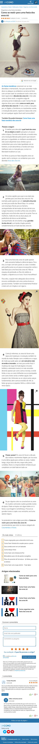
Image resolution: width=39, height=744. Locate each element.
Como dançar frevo (10, 549)
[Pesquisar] (36, 2)
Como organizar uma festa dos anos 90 (26, 610)
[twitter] (4, 731)
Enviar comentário (29, 657)
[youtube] (8, 731)
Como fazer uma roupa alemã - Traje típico (17, 565)
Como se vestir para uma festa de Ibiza (28, 577)
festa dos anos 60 (14, 160)
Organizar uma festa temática (30, 7)
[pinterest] (12, 731)
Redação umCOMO (10, 22)
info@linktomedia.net (19, 671)
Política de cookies (32, 742)
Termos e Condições (8, 742)
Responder (5, 695)
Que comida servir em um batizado (15, 546)
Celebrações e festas (17, 7)
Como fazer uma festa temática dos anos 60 (18, 119)
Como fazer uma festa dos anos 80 (27, 599)
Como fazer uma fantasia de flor (14, 553)
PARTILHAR (30, 3)
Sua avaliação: (9, 652)
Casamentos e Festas (6, 7)
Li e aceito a (9, 657)
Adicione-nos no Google (29, 81)
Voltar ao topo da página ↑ (19, 720)
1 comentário (24, 18)
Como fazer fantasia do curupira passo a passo (18, 543)
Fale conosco (34, 739)
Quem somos (25, 739)
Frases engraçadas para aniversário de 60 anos (18, 540)
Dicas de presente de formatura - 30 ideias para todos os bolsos (20, 560)
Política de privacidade (20, 742)
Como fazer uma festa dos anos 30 (27, 588)
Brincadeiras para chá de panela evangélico (17, 556)
